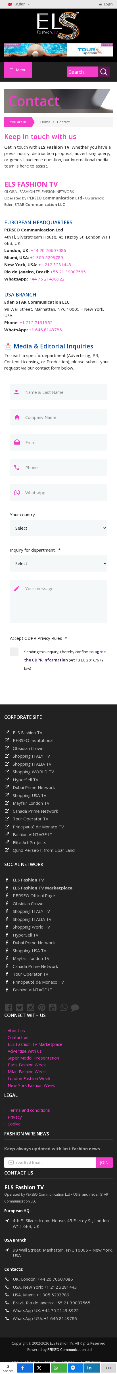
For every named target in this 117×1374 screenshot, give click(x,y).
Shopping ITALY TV (31, 756)
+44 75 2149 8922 (60, 1310)
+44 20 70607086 (48, 250)
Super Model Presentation (33, 1058)
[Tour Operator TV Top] (58, 49)
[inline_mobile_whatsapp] (59, 1368)
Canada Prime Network (35, 811)
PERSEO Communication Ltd (69, 1349)
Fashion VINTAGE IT (32, 834)
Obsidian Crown (28, 748)
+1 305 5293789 (46, 257)
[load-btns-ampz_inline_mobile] (108, 1368)
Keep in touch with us (40, 136)
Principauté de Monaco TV (38, 827)
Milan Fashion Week (27, 1071)
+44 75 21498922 (46, 279)
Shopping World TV (31, 927)
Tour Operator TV (30, 819)
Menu (20, 69)
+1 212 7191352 (36, 322)
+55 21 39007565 (68, 272)
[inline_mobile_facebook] (25, 1368)
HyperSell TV (25, 779)
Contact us (18, 1037)
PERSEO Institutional (33, 740)
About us (16, 1030)
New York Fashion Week (31, 1085)
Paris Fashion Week (27, 1065)
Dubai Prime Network (34, 787)
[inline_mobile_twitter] (42, 1368)
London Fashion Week (29, 1078)
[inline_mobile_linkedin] (92, 1368)
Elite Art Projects (29, 842)
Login (108, 4)
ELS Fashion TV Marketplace (42, 888)
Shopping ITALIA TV (32, 919)
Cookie (14, 1124)
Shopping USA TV (29, 795)
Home (45, 122)
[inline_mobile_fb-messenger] (75, 1368)
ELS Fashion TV (27, 732)
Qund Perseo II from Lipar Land (44, 850)
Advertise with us (25, 1051)
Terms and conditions (29, 1110)
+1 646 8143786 (45, 329)
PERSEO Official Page (34, 895)
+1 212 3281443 (54, 264)
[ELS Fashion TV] (58, 25)
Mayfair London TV (31, 803)
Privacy (15, 1117)
